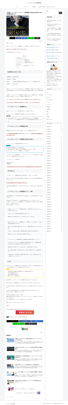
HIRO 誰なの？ (19, 64)
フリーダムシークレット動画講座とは (23, 59)
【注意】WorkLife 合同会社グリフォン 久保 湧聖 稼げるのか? (54, 25)
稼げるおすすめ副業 (50, 47)
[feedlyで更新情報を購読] (25, 329)
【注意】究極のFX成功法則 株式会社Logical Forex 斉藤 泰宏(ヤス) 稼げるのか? (54, 35)
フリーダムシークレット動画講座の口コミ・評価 (25, 65)
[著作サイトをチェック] (23, 329)
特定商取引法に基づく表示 (21, 58)
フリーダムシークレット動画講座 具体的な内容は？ (25, 62)
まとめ (18, 67)
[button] (37, 38)
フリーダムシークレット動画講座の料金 (23, 61)
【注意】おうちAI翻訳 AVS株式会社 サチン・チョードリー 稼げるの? (54, 40)
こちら (21, 309)
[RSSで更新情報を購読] (27, 329)
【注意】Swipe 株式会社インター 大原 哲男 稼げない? (54, 21)
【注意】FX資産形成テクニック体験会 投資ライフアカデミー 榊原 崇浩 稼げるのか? (54, 30)
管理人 (56, 47)
